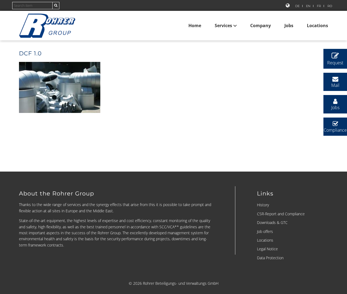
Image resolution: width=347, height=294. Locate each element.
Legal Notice (267, 248)
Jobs (288, 26)
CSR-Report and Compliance (281, 213)
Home (194, 26)
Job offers (265, 231)
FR (319, 6)
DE (297, 6)
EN (308, 6)
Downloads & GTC (272, 222)
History (263, 204)
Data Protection (270, 257)
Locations (317, 26)
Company (260, 26)
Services (223, 26)
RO (329, 6)
